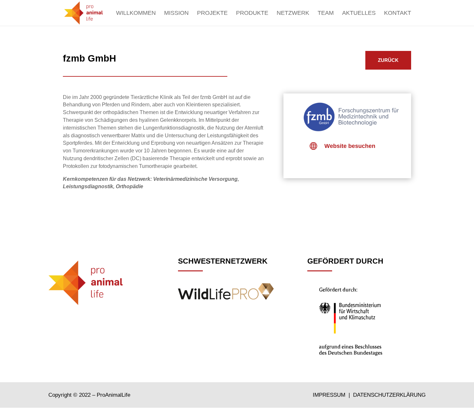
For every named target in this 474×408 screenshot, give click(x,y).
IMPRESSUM (330, 395)
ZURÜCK (388, 60)
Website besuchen (349, 146)
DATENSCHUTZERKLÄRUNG (389, 395)
